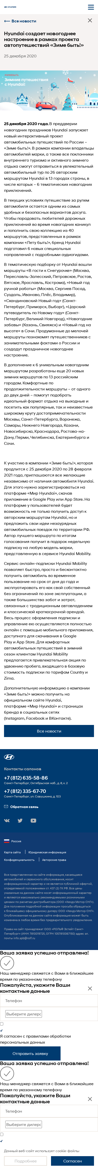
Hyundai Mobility (74, 553)
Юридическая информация (47, 852)
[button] (9, 757)
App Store (74, 499)
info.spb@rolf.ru (24, 938)
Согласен (72, 1160)
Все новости (24, 21)
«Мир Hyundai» (42, 493)
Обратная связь (24, 806)
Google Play (44, 499)
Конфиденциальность (19, 860)
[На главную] (10, 7)
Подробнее (26, 1160)
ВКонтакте (59, 718)
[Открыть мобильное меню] (91, 7)
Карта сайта (12, 852)
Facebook (35, 718)
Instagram (14, 718)
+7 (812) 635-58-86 (26, 778)
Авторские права (54, 860)
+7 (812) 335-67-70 (25, 791)
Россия (16, 841)
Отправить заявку (30, 1053)
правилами (37, 1036)
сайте (39, 700)
